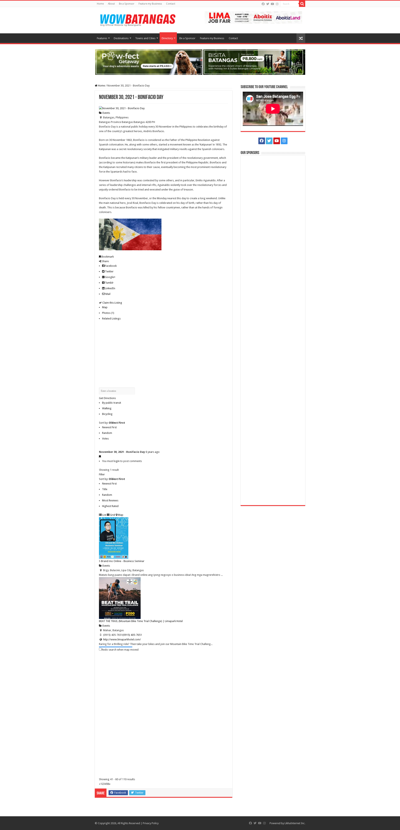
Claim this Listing (112, 302)
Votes (105, 438)
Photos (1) (108, 312)
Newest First (109, 427)
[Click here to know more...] (200, 61)
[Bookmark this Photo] (100, 456)
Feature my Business (150, 3)
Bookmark (107, 256)
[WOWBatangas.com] (137, 19)
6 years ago (153, 451)
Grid (112, 514)
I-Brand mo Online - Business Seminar (121, 561)
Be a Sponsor (126, 3)
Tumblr (109, 282)
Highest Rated (110, 506)
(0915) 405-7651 (132, 634)
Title (104, 489)
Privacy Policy (151, 823)
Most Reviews (110, 500)
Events (106, 112)
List (104, 514)
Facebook (110, 265)
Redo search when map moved (120, 649)
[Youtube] (272, 3)
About (111, 3)
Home (100, 3)
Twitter (109, 271)
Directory (167, 38)
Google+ (109, 277)
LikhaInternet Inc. (295, 823)
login (117, 461)
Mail (107, 293)
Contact (170, 3)
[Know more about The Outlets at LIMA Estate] (253, 17)
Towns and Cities (145, 38)
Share (105, 261)
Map (105, 307)
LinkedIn (109, 288)
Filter (102, 474)
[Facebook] (263, 3)
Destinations (121, 38)
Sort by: (112, 422)
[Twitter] (268, 3)
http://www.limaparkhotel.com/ (122, 639)
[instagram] (277, 3)
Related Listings (111, 318)
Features (102, 38)
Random (107, 432)
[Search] (302, 4)
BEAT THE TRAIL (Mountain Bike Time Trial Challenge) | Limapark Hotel (141, 621)
